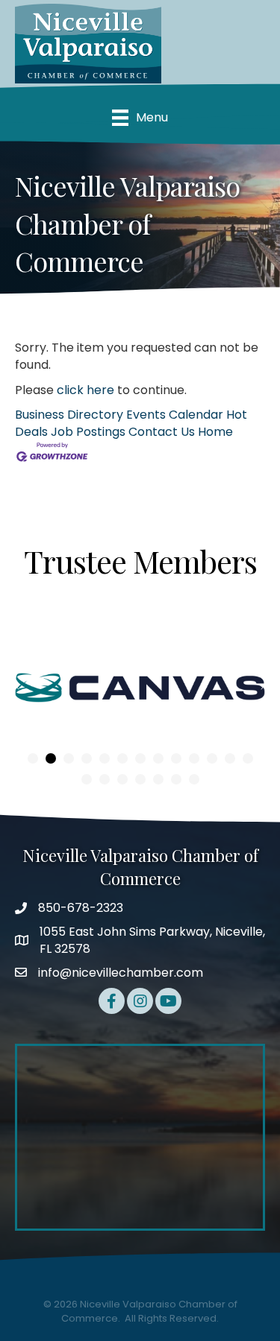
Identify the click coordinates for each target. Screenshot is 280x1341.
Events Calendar (174, 414)
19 (176, 779)
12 (230, 758)
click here (85, 390)
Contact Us (161, 431)
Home (215, 431)
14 (86, 779)
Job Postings (88, 431)
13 (248, 758)
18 (158, 779)
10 (194, 758)
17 (140, 779)
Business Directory (69, 414)
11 (212, 758)
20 (194, 779)
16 (122, 779)
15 (104, 779)
